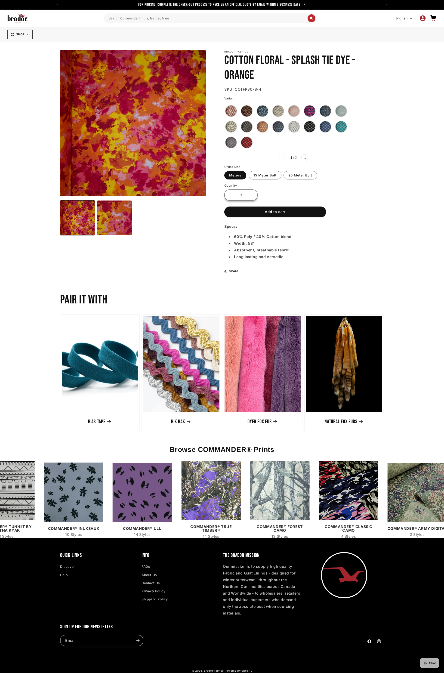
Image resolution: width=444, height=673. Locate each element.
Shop (20, 34)
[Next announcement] (386, 4)
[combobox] (208, 18)
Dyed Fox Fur (259, 421)
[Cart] (433, 18)
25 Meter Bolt (300, 175)
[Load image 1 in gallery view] (77, 218)
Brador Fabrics (214, 670)
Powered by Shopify (238, 670)
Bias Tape (96, 421)
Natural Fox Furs (340, 421)
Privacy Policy (153, 591)
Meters (235, 175)
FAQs (146, 566)
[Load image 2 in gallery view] (114, 218)
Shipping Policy (155, 599)
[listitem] (231, 111)
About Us (149, 575)
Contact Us (151, 583)
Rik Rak (178, 421)
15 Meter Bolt (265, 175)
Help (64, 575)
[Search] (311, 18)
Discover (67, 566)
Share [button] (233, 271)
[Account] (422, 18)
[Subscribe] (138, 640)
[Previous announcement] (57, 4)
